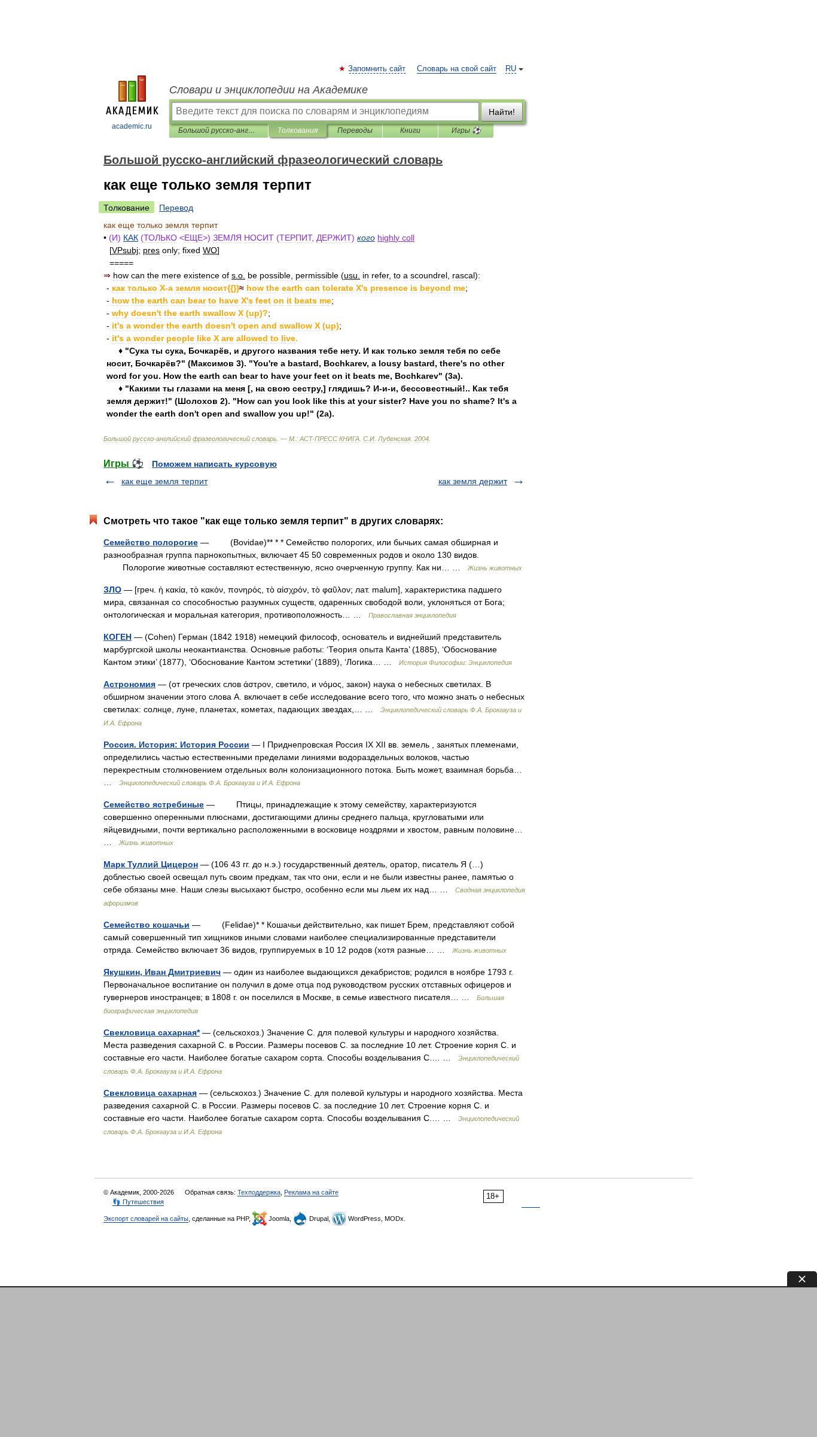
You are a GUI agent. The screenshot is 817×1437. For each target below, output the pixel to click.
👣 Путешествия (138, 1201)
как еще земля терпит (164, 481)
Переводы (355, 130)
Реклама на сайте (311, 1192)
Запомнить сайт (377, 69)
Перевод (176, 207)
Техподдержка (259, 1192)
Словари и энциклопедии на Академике (268, 90)
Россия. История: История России (176, 744)
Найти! (502, 112)
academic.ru (132, 126)
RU (510, 69)
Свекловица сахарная (150, 1093)
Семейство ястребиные (153, 804)
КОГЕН (117, 637)
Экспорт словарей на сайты (145, 1218)
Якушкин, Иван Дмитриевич (162, 972)
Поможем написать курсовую (214, 464)
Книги (410, 130)
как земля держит (472, 481)
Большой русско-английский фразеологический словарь (218, 130)
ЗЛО (112, 589)
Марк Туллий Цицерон (150, 864)
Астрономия (129, 684)
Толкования (298, 130)
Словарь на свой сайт (456, 69)
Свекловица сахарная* (151, 1032)
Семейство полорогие (150, 542)
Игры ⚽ (466, 130)
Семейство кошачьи (146, 924)
